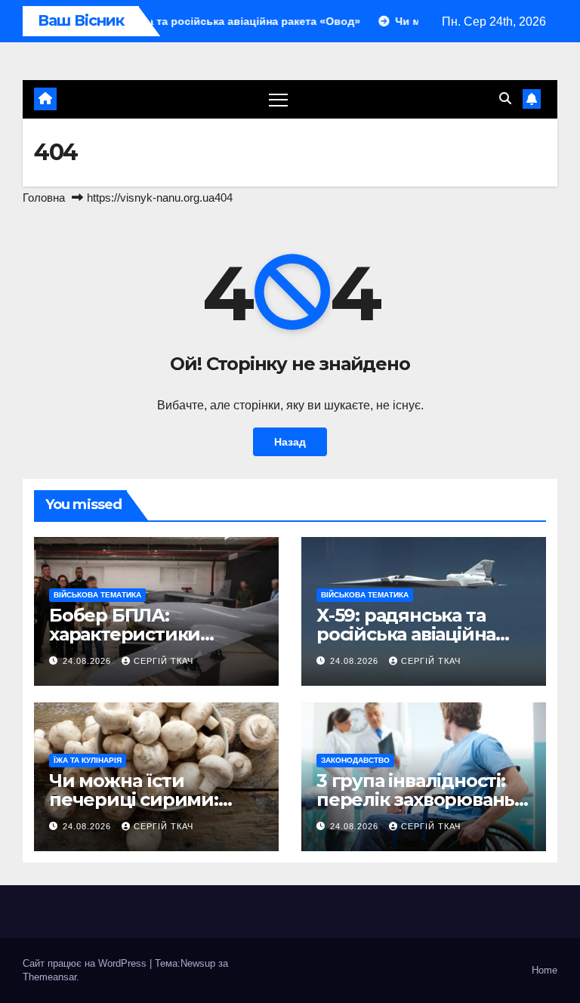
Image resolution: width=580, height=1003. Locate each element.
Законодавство (355, 760)
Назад (290, 442)
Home (544, 970)
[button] (505, 98)
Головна (44, 197)
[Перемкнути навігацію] (278, 99)
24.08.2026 (88, 660)
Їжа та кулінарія (88, 760)
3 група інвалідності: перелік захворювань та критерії (415, 799)
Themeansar (49, 977)
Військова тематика (97, 595)
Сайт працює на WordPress (86, 963)
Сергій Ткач (163, 660)
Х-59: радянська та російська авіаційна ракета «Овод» (405, 634)
